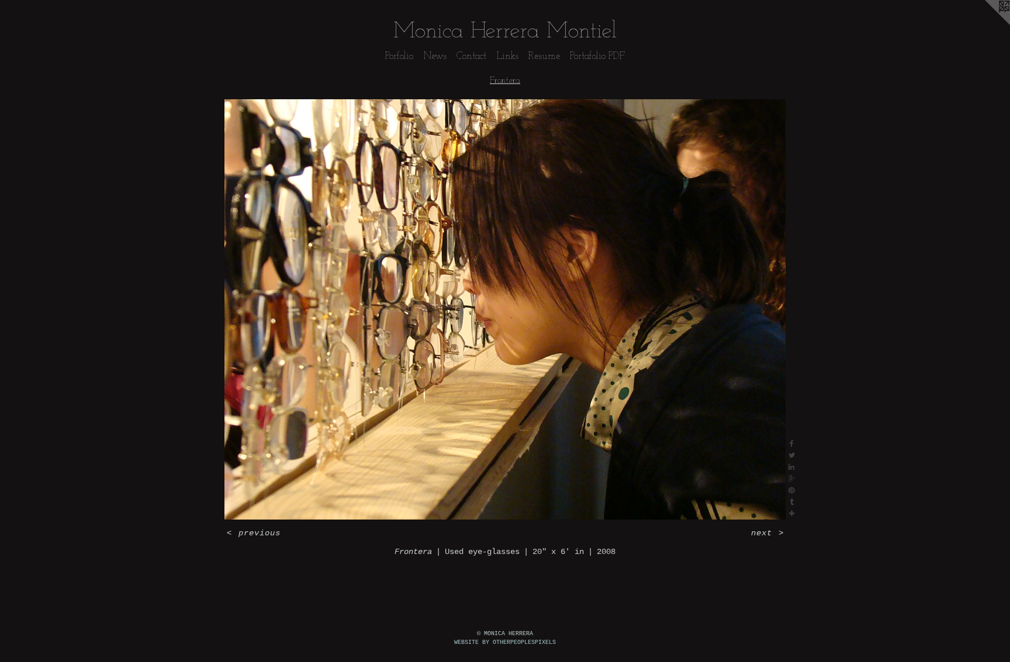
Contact (471, 56)
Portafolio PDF (597, 56)
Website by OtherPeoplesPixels (505, 642)
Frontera (505, 80)
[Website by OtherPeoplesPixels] (986, 23)
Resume (544, 56)
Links (507, 56)
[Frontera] (505, 309)
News (435, 56)
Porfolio (399, 56)
